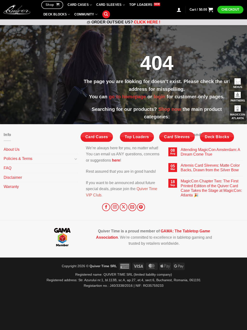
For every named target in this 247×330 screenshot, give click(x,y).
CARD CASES (78, 5)
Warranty (11, 187)
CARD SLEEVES (109, 5)
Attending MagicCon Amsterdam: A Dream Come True (210, 152)
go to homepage (127, 96)
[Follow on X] (124, 207)
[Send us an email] (132, 207)
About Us (12, 149)
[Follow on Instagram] (115, 207)
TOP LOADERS (141, 5)
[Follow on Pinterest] (141, 207)
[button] (106, 14)
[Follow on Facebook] (106, 207)
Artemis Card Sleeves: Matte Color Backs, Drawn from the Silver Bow (210, 167)
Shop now (169, 109)
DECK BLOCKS (55, 14)
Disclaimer (13, 177)
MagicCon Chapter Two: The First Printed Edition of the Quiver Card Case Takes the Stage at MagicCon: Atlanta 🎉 (211, 188)
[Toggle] (76, 159)
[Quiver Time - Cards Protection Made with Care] (17, 9)
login (159, 96)
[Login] (179, 9)
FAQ (7, 168)
